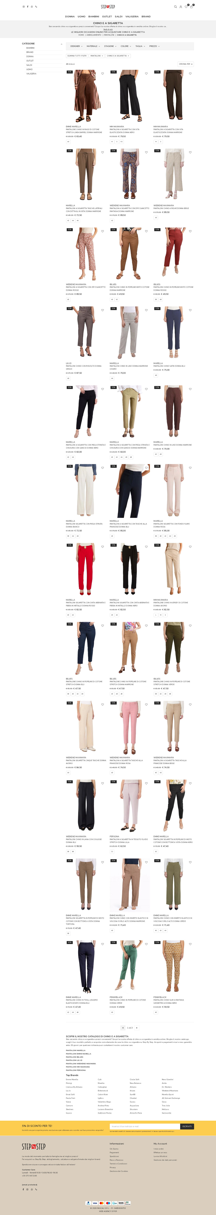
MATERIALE (92, 46)
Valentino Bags (104, 1102)
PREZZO (153, 46)
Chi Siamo (114, 1149)
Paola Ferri (70, 1098)
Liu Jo (68, 1091)
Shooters (134, 1109)
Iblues (132, 1091)
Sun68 (132, 1094)
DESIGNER (75, 46)
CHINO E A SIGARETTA (127, 35)
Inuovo (69, 1113)
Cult (99, 1079)
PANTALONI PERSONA (76, 1070)
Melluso (165, 1109)
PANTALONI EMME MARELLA (78, 1054)
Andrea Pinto (103, 1105)
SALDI (119, 16)
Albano (133, 1087)
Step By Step (148, 1042)
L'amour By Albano (74, 1087)
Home (81, 35)
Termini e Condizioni (118, 1164)
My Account (160, 1143)
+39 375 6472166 (29, 1176)
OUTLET (107, 16)
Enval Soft (70, 1094)
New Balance (135, 1083)
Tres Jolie (166, 1105)
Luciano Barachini (105, 1109)
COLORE (124, 46)
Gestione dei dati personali (165, 1160)
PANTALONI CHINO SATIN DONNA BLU (169, 366)
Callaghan (102, 1087)
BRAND (146, 16)
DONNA (70, 16)
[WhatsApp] (32, 1189)
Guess (132, 1102)
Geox (164, 1102)
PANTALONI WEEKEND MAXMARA (81, 1063)
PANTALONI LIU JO (74, 1060)
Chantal (133, 1098)
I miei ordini (159, 1149)
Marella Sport (168, 1094)
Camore (69, 1105)
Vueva (68, 1102)
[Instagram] (27, 1189)
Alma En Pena (136, 1113)
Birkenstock (103, 1091)
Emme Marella (72, 1079)
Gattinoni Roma (104, 1113)
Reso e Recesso (116, 1160)
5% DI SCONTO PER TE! (37, 1126)
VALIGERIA (132, 16)
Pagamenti (114, 1152)
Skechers (69, 1109)
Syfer (114, 1211)
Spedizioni (114, 1156)
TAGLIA (138, 46)
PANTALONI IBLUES (74, 1057)
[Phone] (36, 1189)
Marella (101, 1083)
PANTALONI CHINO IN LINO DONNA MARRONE (173, 445)
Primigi (69, 1083)
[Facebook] (23, 1189)
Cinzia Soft (134, 1079)
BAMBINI (93, 16)
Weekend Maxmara (170, 1091)
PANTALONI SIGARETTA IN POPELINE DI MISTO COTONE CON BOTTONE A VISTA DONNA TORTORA (85, 921)
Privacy (113, 1167)
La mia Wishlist (160, 1156)
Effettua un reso (160, 1152)
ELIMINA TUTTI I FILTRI (77, 56)
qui (173, 1131)
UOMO (82, 16)
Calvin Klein (103, 1094)
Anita (164, 1083)
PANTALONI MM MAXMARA (78, 1067)
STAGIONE (109, 46)
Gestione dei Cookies (119, 1171)
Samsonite (166, 1113)
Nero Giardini (167, 1079)
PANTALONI (109, 35)
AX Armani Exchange (171, 1098)
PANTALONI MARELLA (76, 1050)
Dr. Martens (167, 1087)
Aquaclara (134, 1105)
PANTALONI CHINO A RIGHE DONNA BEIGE (171, 208)
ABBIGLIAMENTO (94, 35)
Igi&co (100, 1098)
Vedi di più (108, 29)
